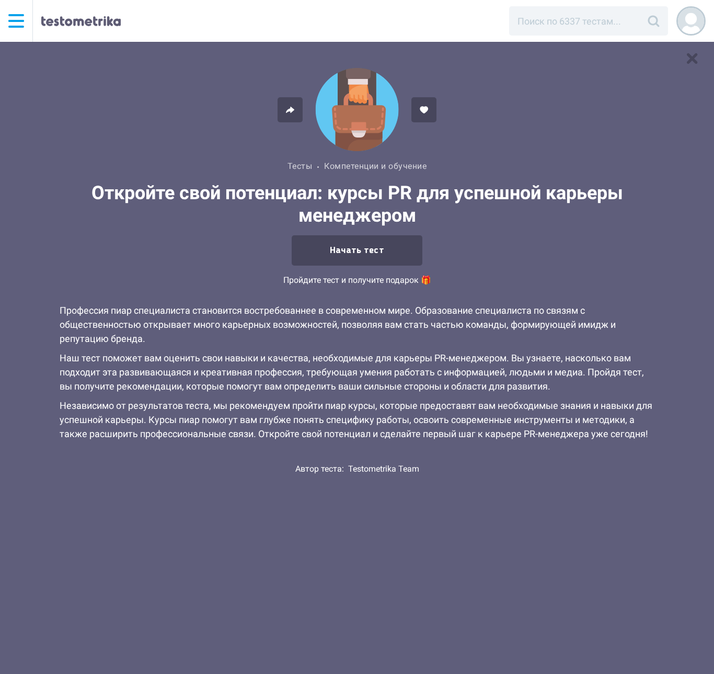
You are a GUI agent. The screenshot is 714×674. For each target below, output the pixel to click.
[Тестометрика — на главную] (81, 21)
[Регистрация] (691, 21)
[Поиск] (653, 21)
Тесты (300, 166)
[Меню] (16, 21)
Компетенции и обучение (375, 166)
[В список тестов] (692, 58)
